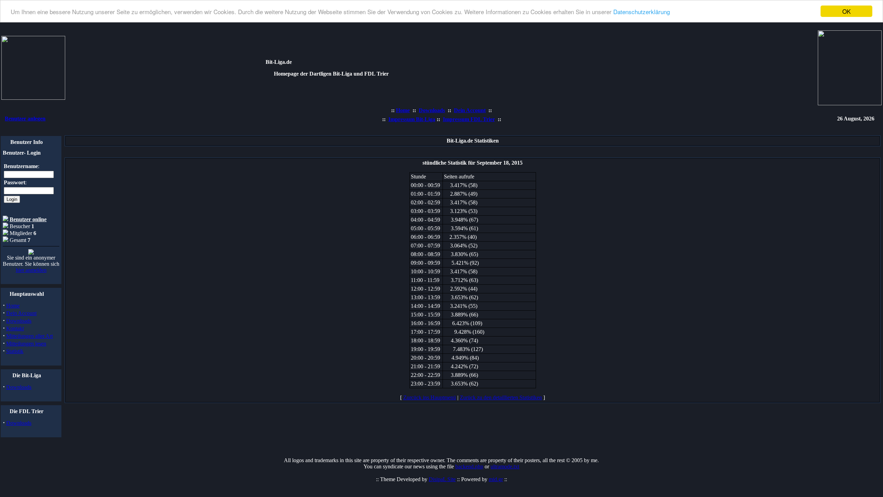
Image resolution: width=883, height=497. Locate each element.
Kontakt (15, 328)
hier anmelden (31, 270)
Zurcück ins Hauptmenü (429, 397)
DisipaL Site (442, 479)
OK (846, 11)
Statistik (14, 351)
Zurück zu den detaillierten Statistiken (501, 397)
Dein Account (21, 313)
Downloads (18, 321)
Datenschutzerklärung (641, 11)
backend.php (469, 466)
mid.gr (496, 479)
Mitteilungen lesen (26, 344)
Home (13, 306)
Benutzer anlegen (25, 118)
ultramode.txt (504, 466)
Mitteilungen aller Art (29, 336)
